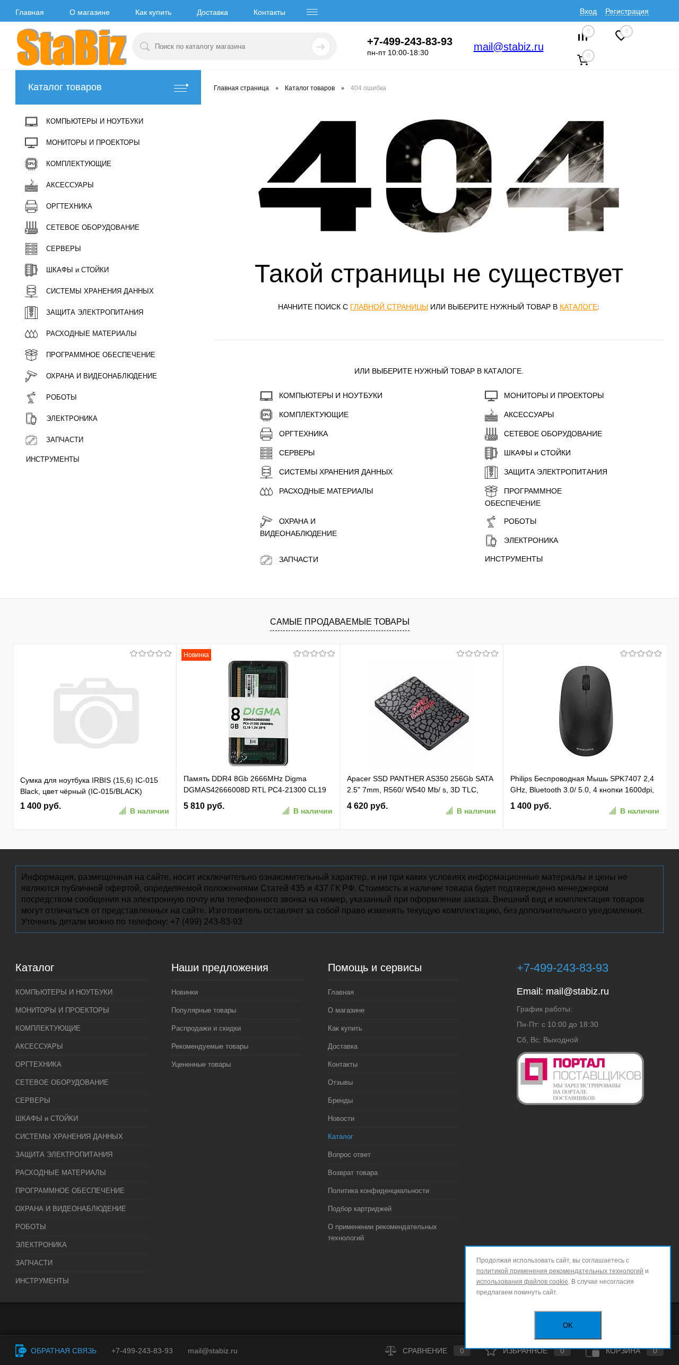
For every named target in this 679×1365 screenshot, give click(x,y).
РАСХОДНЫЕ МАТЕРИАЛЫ (326, 491)
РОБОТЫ (520, 521)
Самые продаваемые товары (340, 621)
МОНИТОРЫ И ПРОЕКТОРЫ (554, 395)
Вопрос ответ (349, 1155)
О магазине (89, 12)
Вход (588, 11)
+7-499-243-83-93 (142, 1350)
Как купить (153, 12)
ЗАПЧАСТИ (298, 559)
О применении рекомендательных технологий (382, 1232)
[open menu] (312, 12)
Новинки (184, 992)
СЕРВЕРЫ (297, 452)
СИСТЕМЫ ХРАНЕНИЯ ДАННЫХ (336, 472)
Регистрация (627, 11)
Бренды (340, 1100)
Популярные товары (203, 1010)
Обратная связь (63, 1350)
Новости (341, 1118)
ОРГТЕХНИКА (303, 433)
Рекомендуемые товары (209, 1046)
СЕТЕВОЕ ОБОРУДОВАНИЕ (553, 433)
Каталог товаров (65, 87)
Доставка (212, 12)
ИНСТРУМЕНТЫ (514, 559)
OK (568, 1325)
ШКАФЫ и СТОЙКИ (537, 452)
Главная (29, 12)
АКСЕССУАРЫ (529, 414)
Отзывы (340, 1082)
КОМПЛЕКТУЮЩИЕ (314, 414)
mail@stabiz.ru (509, 47)
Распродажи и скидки (206, 1028)
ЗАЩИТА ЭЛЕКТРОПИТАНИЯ (555, 472)
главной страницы (389, 307)
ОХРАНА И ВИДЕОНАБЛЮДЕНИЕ (298, 527)
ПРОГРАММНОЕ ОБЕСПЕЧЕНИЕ (523, 497)
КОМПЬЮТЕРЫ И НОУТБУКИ (330, 395)
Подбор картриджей (359, 1209)
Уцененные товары (201, 1064)
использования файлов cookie (522, 1281)
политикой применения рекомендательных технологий (559, 1271)
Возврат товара (353, 1173)
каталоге (578, 307)
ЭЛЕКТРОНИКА (531, 540)
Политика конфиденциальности (378, 1191)
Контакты (269, 12)
